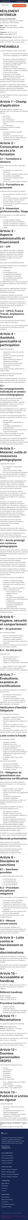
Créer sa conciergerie (7, 1155)
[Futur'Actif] (14, 1134)
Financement (5, 1185)
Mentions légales (6, 1216)
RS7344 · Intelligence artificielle (10, 1176)
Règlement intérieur (7, 1206)
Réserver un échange (7, 1199)
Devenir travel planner (7, 1160)
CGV (11, 1216)
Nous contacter (5, 1197)
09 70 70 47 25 (6, 1)
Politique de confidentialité (19, 1216)
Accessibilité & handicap (8, 1204)
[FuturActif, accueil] (5, 5)
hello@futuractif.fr (6, 1147)
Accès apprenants (21, 1)
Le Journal (4, 1188)
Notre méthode (5, 1183)
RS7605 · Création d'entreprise (10, 1169)
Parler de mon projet (19, 5)
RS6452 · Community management (10, 1174)
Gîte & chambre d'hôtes (8, 1158)
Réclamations (5, 1202)
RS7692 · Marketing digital (8, 1172)
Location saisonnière (7, 1163)
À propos (4, 1190)
